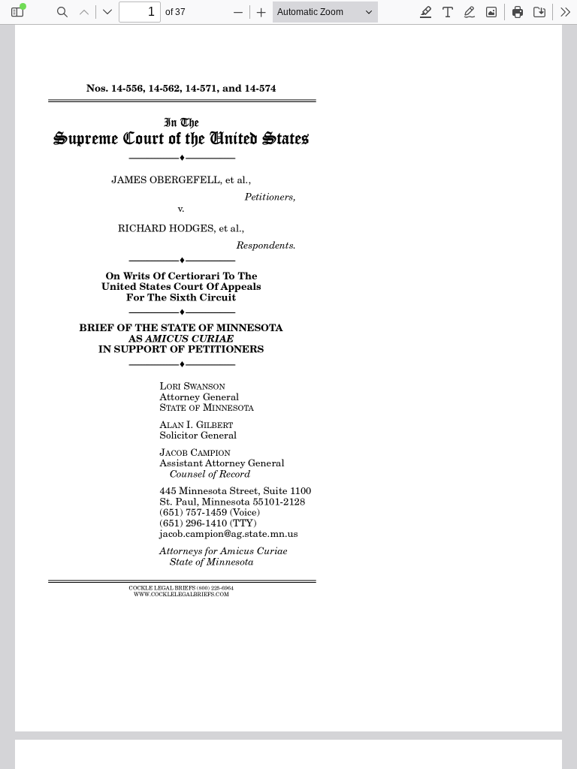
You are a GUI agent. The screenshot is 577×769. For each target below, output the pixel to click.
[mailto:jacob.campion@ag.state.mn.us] (230, 533)
